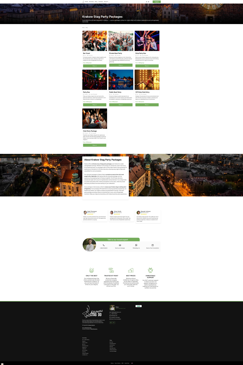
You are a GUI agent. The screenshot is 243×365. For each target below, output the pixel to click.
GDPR (122, 363)
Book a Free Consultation (152, 248)
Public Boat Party (112, 348)
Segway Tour (84, 347)
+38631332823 (103, 248)
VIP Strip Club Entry (113, 349)
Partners (112, 363)
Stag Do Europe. (88, 327)
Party (96, 1)
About (105, 1)
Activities (91, 1)
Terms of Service (117, 363)
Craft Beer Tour (85, 354)
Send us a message (120, 248)
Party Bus (111, 346)
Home (86, 1)
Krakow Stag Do (91, 325)
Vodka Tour (84, 348)
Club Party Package (113, 351)
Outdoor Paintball (85, 353)
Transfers (100, 1)
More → (95, 66)
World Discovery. (94, 329)
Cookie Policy (126, 363)
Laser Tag (83, 351)
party (111, 340)
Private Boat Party (113, 343)
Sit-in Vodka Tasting (85, 339)
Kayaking (83, 341)
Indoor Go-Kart (84, 342)
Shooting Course (85, 345)
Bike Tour (83, 344)
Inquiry (157, 2)
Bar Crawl (111, 342)
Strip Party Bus (112, 345)
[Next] (106, 41)
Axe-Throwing (84, 350)
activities (84, 337)
